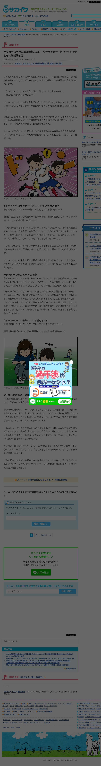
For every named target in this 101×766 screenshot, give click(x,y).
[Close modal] (71, 362)
